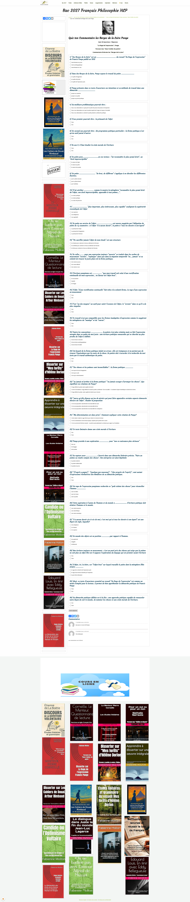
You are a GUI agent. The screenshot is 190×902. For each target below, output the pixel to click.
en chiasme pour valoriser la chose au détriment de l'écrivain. (85, 261)
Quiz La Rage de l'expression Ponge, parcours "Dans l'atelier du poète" (123, 35)
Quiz (121, 21)
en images (74, 302)
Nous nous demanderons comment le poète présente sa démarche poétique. (89, 131)
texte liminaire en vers (77, 86)
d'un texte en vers (76, 285)
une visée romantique (77, 531)
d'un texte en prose (76, 280)
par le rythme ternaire (77, 197)
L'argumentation (99, 21)
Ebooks (126, 21)
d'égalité (74, 560)
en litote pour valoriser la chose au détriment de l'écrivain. (85, 266)
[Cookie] (3, 899)
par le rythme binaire (76, 200)
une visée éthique (76, 529)
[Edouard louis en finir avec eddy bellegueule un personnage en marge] (54, 639)
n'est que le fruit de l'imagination (79, 389)
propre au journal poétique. (78, 117)
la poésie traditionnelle (77, 482)
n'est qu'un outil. (76, 391)
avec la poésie (75, 515)
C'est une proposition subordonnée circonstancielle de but (85, 424)
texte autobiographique (77, 83)
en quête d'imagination (77, 95)
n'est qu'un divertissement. (78, 394)
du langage (74, 465)
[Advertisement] (54, 49)
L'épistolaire (107, 21)
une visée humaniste (76, 526)
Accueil (70, 35)
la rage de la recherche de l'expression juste (82, 588)
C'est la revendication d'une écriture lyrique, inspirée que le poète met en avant (90, 439)
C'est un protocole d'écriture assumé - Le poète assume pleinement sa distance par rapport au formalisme (96, 441)
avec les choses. (75, 512)
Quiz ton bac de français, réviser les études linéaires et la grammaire (89, 35)
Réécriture (114, 21)
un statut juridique (76, 216)
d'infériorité (74, 562)
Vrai (73, 143)
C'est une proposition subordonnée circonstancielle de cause (85, 422)
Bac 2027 (64, 21)
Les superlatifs (75, 235)
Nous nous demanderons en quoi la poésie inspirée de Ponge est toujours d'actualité (91, 128)
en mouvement (75, 297)
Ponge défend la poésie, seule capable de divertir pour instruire (86, 410)
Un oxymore (75, 548)
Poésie (70, 21)
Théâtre (86, 21)
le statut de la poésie (76, 185)
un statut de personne (77, 219)
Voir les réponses (73, 629)
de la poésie (74, 468)
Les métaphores (75, 233)
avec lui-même (75, 510)
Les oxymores (75, 230)
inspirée (74, 299)
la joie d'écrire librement (77, 593)
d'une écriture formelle (77, 363)
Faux (73, 140)
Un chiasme (74, 546)
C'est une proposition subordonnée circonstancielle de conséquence (87, 427)
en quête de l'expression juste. (79, 100)
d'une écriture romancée (77, 358)
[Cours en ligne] (95, 776)
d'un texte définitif (76, 283)
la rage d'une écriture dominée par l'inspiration (82, 591)
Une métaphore (75, 543)
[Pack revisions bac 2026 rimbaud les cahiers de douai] (54, 162)
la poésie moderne (76, 479)
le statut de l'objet (76, 180)
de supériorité (75, 557)
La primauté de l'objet (77, 247)
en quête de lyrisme (76, 97)
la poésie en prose (76, 484)
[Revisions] (54, 188)
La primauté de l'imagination (78, 249)
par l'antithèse (75, 202)
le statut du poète (76, 183)
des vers (74, 462)
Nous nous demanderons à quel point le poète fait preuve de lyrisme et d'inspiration (91, 126)
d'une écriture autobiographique (79, 360)
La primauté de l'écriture (77, 252)
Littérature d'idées (78, 21)
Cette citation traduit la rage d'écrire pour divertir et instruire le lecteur (88, 436)
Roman (91, 21)
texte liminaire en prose (77, 81)
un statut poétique (76, 214)
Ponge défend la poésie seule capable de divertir (83, 405)
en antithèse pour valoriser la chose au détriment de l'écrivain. (86, 264)
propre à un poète (76, 114)
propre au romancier (76, 112)
